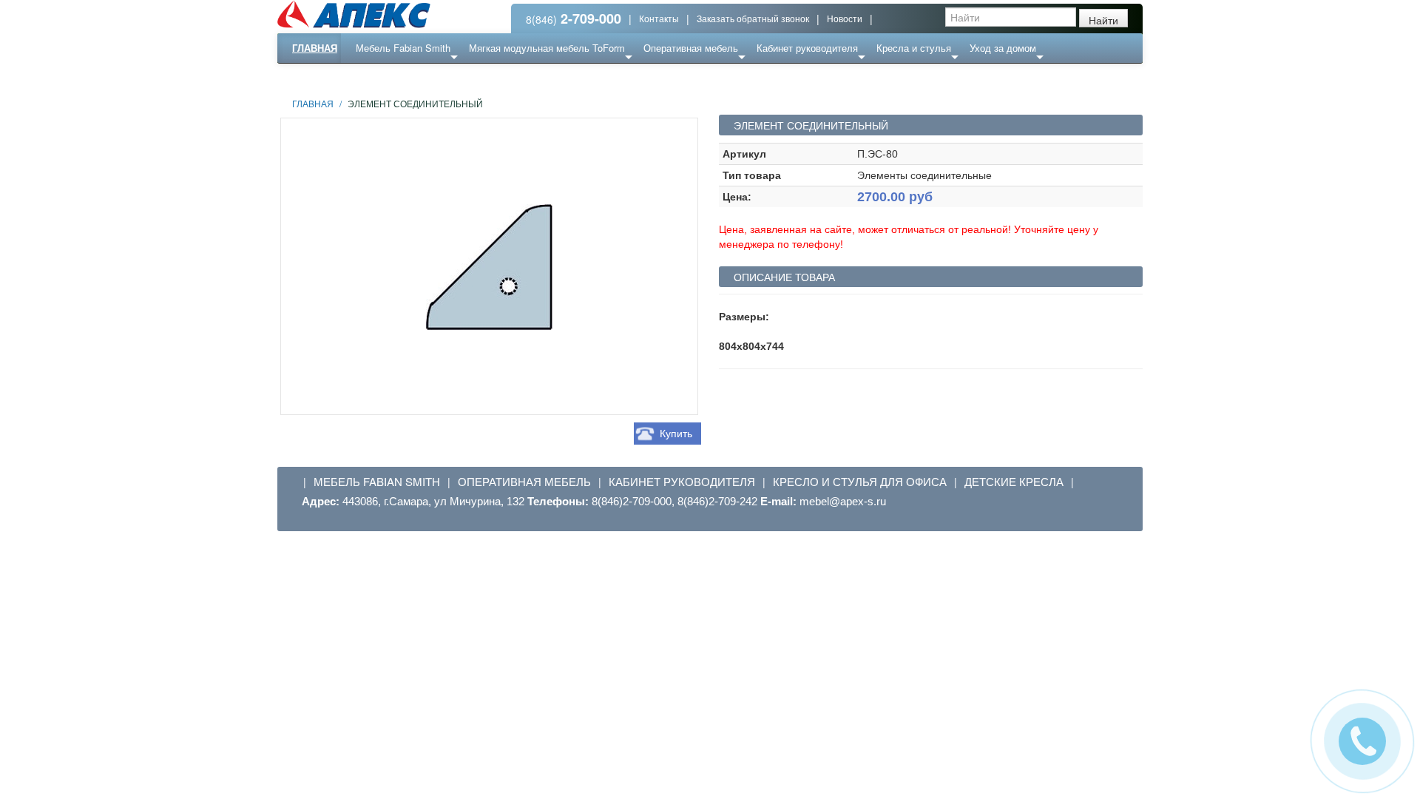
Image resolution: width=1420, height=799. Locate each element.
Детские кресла (1014, 481)
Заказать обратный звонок (753, 18)
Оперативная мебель (690, 48)
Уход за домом (1003, 48)
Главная (314, 48)
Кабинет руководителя (807, 48)
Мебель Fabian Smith (403, 48)
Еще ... (382, 77)
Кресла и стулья (913, 48)
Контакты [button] (659, 18)
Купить (676, 433)
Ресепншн (438, 77)
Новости (844, 18)
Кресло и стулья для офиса (860, 481)
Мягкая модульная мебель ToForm (547, 48)
